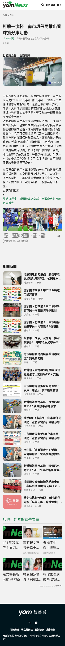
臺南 (6, 235)
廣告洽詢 (39, 629)
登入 (59, 5)
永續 (16, 241)
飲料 (34, 235)
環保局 (15, 235)
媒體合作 (50, 629)
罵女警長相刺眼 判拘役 (11, 577)
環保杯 (25, 235)
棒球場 (7, 241)
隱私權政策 (27, 629)
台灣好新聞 (8, 38)
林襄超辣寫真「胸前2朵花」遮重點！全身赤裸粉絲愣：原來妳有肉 (32, 577)
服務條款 (15, 629)
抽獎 (42, 235)
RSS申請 (50, 5)
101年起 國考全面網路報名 (11, 545)
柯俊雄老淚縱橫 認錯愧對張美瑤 (51, 577)
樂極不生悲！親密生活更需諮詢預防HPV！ (51, 545)
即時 (12, 15)
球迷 (24, 241)
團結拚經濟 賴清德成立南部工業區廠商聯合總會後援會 (32, 201)
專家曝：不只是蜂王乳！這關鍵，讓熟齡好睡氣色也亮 (31, 545)
